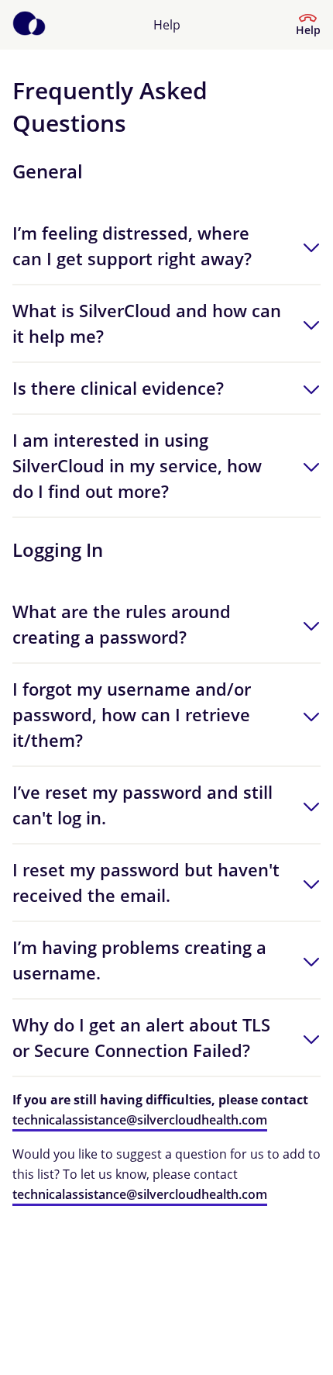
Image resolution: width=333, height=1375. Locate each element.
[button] (166, 246)
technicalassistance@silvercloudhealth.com (139, 1119)
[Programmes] (29, 25)
